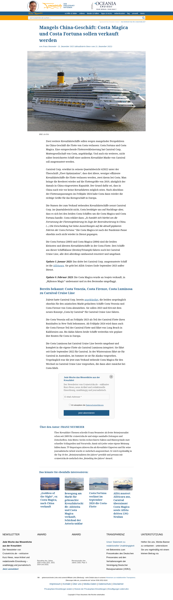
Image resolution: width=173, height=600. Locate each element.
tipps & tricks (106, 13)
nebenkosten (119, 13)
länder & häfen (93, 13)
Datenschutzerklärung (94, 405)
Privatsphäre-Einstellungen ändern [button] (58, 589)
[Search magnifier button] (143, 18)
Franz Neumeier (49, 46)
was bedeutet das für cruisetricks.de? (133, 22)
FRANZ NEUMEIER (72, 427)
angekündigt (91, 299)
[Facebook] (142, 5)
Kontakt (66, 584)
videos (82, 13)
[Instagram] (134, 5)
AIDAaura (58, 265)
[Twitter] (130, 5)
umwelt (135, 13)
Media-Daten (90, 584)
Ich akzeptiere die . (87, 405)
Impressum (55, 584)
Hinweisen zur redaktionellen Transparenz (120, 577)
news (142, 13)
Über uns (77, 584)
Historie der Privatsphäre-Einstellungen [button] (90, 589)
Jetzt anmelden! (11, 569)
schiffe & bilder (71, 13)
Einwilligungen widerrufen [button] (118, 589)
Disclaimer (118, 584)
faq (128, 13)
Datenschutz (104, 584)
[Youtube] (138, 5)
